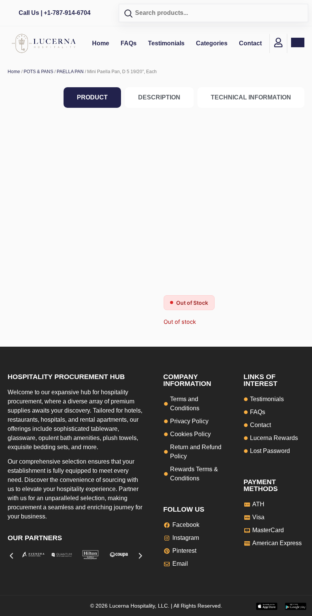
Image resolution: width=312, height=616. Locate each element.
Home (100, 43)
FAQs (129, 43)
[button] (11, 556)
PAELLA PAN (70, 71)
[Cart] (297, 42)
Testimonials (166, 43)
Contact (250, 43)
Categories (212, 43)
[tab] (92, 97)
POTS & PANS (38, 71)
